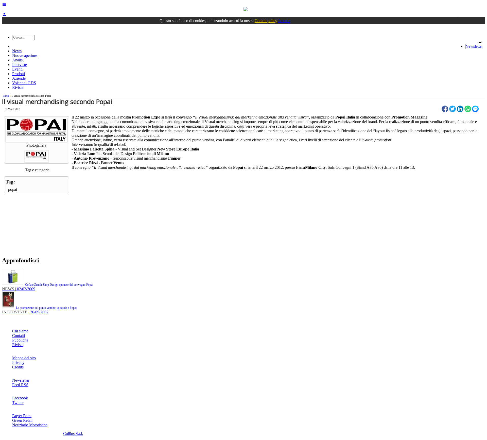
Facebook (20, 398)
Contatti (18, 335)
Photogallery (36, 145)
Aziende (19, 78)
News (17, 51)
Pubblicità (20, 340)
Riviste (17, 87)
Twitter (18, 402)
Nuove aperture (24, 55)
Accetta (284, 21)
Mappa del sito (24, 358)
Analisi (18, 60)
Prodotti (18, 74)
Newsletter (474, 46)
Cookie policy (266, 21)
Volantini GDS (24, 83)
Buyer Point (21, 416)
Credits (18, 367)
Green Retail (22, 420)
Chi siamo (20, 331)
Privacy (18, 362)
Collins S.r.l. (73, 433)
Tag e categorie (37, 170)
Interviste (19, 64)
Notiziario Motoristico (29, 425)
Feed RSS (20, 385)
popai (12, 189)
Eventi (17, 69)
